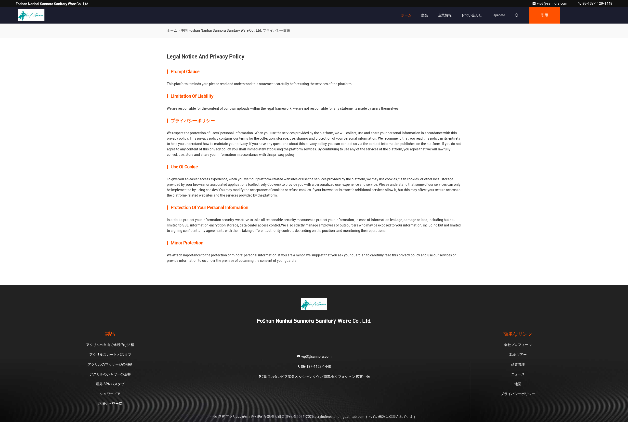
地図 (517, 384)
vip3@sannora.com (552, 3)
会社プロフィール (518, 345)
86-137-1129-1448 (597, 3)
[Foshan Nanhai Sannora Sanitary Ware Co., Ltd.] (31, 15)
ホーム (406, 15)
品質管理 (518, 364)
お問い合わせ (471, 15)
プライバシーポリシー (518, 394)
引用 (544, 15)
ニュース (518, 374)
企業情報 (445, 15)
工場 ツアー (518, 354)
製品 (424, 15)
